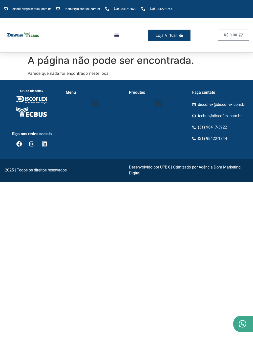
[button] (117, 35)
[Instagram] (31, 144)
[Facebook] (19, 144)
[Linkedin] (44, 144)
